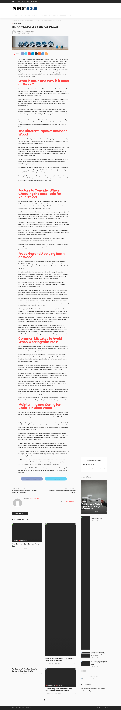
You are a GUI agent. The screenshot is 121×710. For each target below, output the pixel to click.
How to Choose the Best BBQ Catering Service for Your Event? (59, 659)
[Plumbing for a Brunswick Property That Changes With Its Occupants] (85, 655)
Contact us (34, 1)
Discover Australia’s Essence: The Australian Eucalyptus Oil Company (24, 491)
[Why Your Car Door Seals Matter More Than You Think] (85, 583)
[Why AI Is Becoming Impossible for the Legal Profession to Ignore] (85, 663)
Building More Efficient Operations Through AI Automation (92, 506)
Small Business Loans (32, 16)
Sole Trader (46, 16)
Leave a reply (19, 513)
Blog (28, 1)
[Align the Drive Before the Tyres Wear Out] (27, 532)
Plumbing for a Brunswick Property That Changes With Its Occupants (98, 654)
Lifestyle (71, 16)
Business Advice (17, 16)
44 (75, 693)
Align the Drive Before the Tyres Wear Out (25, 545)
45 (41, 673)
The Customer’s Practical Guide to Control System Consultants (24, 670)
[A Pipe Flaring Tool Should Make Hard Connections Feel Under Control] (60, 677)
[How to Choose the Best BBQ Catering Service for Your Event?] (60, 589)
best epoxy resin (23, 147)
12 (106, 511)
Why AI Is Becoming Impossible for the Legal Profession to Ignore (99, 663)
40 (41, 548)
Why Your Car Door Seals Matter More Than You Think (99, 517)
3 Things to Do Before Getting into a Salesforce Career (62, 491)
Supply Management (59, 16)
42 (75, 663)
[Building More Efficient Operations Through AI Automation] (94, 497)
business (16, 540)
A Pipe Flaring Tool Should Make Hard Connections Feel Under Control (58, 690)
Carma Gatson (20, 31)
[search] (107, 16)
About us (107, 707)
